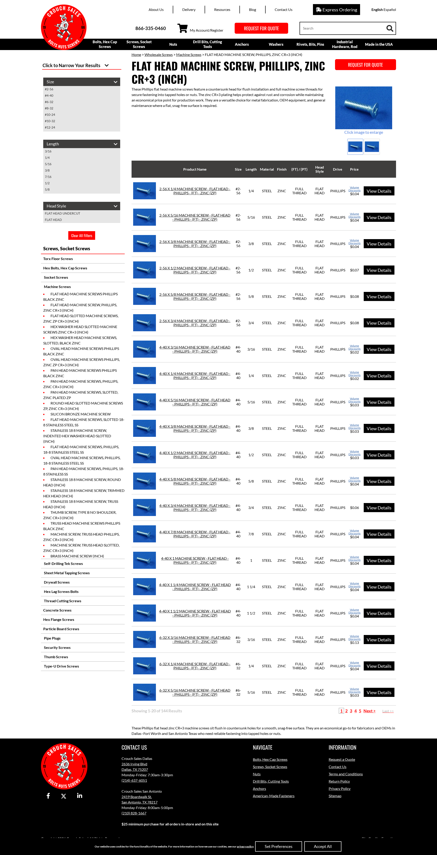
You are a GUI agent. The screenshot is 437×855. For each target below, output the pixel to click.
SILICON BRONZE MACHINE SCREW (81, 414)
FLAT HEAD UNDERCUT (62, 213)
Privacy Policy (340, 788)
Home (136, 54)
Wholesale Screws (159, 54)
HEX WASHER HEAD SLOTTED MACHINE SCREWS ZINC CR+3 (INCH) (80, 329)
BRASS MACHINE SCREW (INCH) (77, 556)
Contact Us (283, 9)
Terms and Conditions (346, 774)
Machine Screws (57, 286)
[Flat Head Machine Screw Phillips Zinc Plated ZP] (363, 107)
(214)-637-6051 (134, 780)
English (377, 9)
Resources (222, 9)
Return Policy (339, 781)
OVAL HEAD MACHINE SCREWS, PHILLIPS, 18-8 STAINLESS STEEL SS (81, 460)
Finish (282, 169)
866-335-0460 (150, 28)
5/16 (48, 164)
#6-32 (49, 102)
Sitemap (335, 796)
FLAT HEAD (53, 220)
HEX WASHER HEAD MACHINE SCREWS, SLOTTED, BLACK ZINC (80, 340)
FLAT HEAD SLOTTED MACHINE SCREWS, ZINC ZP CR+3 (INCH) (80, 318)
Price (354, 169)
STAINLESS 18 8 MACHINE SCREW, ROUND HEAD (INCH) (82, 482)
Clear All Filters (81, 235)
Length (251, 169)
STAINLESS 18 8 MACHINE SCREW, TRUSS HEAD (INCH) (80, 504)
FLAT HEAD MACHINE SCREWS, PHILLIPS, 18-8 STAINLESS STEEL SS (81, 449)
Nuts (173, 44)
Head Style (319, 169)
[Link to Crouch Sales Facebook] (48, 796)
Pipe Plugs (52, 638)
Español (390, 9)
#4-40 (49, 95)
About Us (156, 9)
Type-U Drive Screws (61, 666)
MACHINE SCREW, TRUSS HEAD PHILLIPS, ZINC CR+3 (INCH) (81, 537)
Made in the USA (379, 44)
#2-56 (49, 89)
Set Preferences (278, 846)
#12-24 (50, 127)
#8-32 (49, 108)
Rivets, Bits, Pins (310, 44)
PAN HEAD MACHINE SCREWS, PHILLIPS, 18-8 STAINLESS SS (83, 471)
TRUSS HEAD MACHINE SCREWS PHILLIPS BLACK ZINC (81, 526)
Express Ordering (339, 9)
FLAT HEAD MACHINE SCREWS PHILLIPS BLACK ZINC (80, 296)
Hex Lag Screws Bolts (61, 591)
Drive (337, 169)
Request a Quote (342, 759)
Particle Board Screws (61, 629)
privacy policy (245, 846)
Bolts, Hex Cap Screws (105, 44)
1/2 (47, 183)
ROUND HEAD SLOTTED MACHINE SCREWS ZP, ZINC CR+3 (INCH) (83, 406)
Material (267, 169)
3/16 (48, 151)
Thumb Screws (55, 657)
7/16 (48, 177)
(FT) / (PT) (299, 169)
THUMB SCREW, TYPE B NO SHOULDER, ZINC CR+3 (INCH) (79, 515)
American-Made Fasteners (274, 796)
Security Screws (57, 647)
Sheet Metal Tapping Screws (66, 573)
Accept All (323, 846)
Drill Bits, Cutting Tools (207, 44)
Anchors (242, 44)
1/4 (47, 157)
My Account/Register (206, 30)
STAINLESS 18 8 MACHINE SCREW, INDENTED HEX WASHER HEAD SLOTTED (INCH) (77, 435)
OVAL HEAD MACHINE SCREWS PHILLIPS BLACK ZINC (81, 351)
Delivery (189, 9)
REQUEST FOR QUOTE (261, 28)
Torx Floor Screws (58, 258)
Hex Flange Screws (58, 619)
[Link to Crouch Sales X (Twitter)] (63, 796)
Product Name (195, 169)
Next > (369, 710)
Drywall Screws (56, 582)
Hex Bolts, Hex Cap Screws (65, 268)
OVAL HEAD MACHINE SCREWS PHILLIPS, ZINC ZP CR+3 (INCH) (81, 362)
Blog (252, 9)
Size (238, 169)
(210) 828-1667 (134, 813)
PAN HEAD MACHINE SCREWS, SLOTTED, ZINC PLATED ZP (80, 395)
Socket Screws (55, 277)
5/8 (47, 189)
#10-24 (50, 114)
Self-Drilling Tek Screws (63, 563)
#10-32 (50, 121)
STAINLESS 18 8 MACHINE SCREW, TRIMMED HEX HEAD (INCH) (83, 493)
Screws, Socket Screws (139, 44)
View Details (379, 191)
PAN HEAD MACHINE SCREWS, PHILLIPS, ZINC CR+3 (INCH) (80, 384)
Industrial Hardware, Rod (344, 44)
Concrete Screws (57, 610)
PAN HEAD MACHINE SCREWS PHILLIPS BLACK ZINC (80, 373)
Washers (276, 44)
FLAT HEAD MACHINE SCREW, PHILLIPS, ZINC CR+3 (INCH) (80, 307)
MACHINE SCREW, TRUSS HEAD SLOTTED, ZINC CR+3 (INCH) (81, 548)
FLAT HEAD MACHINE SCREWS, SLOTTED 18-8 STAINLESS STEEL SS (83, 422)
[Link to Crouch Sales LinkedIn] (79, 796)
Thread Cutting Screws (62, 601)
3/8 (47, 170)
